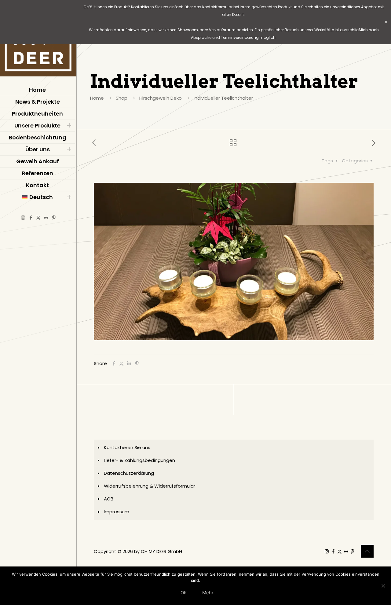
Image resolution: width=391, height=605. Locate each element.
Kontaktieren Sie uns (127, 447)
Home (97, 98)
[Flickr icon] (46, 217)
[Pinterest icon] (53, 217)
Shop (121, 98)
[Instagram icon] (23, 217)
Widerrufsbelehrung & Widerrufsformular (149, 486)
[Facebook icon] (30, 217)
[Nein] (383, 586)
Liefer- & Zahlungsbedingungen (139, 460)
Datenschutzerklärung (129, 473)
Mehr (208, 593)
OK (184, 593)
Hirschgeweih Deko (160, 98)
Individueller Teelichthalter (223, 98)
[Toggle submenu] (69, 125)
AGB (108, 499)
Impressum (116, 511)
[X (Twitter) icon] (38, 217)
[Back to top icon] (367, 551)
